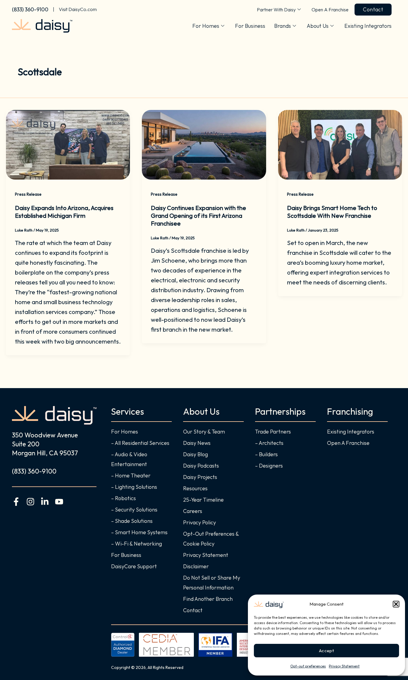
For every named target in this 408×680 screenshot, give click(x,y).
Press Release (28, 194)
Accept (326, 650)
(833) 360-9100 (30, 9)
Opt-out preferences (308, 666)
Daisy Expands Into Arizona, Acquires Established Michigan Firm (64, 211)
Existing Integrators (368, 25)
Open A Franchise (330, 10)
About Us (318, 25)
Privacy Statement (344, 666)
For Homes (205, 25)
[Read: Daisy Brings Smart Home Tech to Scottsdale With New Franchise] (340, 144)
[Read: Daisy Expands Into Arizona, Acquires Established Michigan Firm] (68, 144)
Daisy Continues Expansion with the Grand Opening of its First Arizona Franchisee (198, 215)
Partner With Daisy (276, 10)
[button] (396, 604)
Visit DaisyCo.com (78, 9)
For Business (250, 25)
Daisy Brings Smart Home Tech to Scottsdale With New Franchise (332, 211)
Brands (282, 25)
